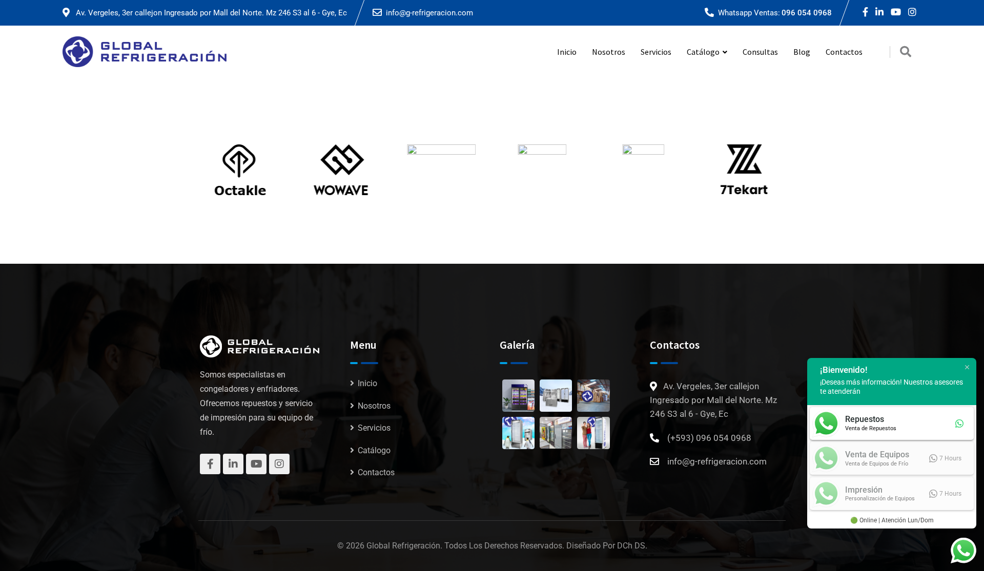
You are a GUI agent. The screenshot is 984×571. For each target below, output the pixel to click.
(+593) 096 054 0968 (709, 438)
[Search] (905, 52)
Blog (801, 52)
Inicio (567, 52)
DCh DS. (632, 546)
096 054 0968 (807, 12)
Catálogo (374, 450)
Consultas (760, 52)
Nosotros (608, 52)
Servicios (656, 52)
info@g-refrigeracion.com (429, 12)
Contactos (844, 52)
